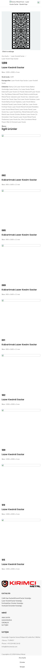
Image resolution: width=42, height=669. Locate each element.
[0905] (21, 209)
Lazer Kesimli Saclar (18, 56)
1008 (3, 450)
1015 (3, 559)
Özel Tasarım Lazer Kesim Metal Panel (22, 117)
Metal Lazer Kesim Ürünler (11, 114)
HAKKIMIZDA (7, 620)
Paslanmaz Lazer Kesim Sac (11, 119)
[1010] (21, 483)
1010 (3, 504)
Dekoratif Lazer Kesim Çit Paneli (13, 92)
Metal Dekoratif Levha (30, 112)
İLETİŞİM (5, 625)
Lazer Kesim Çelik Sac (20, 104)
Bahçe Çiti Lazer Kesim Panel (19, 87)
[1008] (21, 428)
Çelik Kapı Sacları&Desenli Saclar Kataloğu (16, 598)
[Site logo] (20, 3)
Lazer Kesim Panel (25, 109)
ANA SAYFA (6, 617)
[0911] (21, 318)
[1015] (21, 538)
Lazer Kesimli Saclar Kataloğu (12, 601)
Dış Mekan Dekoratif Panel (14, 94)
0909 (4, 285)
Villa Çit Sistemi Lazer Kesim (16, 122)
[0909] (21, 263)
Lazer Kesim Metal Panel (10, 109)
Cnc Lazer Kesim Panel (26, 89)
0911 (3, 340)
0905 (4, 230)
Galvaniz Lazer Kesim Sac (19, 97)
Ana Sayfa (5, 56)
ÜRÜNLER (5, 622)
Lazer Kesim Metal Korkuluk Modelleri (25, 107)
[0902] (21, 154)
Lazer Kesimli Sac (15, 112)
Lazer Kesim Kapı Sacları (10, 59)
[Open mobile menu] (3, 3)
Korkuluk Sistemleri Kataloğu (12, 606)
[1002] (21, 373)
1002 (3, 395)
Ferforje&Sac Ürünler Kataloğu (12, 603)
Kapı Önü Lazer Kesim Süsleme (24, 99)
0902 (4, 175)
